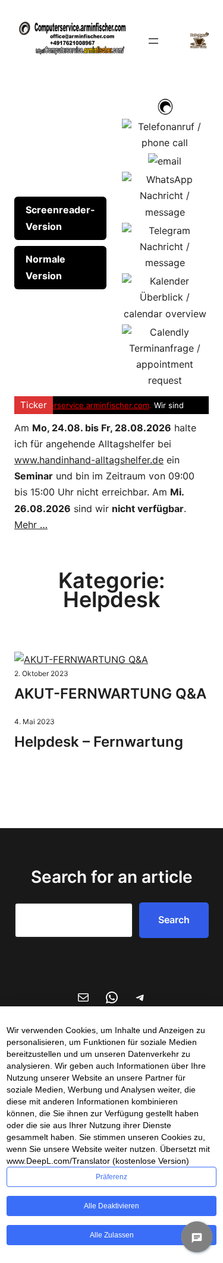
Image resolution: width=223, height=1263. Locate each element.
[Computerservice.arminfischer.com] (164, 106)
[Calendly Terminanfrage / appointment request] (165, 356)
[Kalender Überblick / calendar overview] (165, 296)
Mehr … (31, 525)
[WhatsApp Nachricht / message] (165, 195)
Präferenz (111, 1177)
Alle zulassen (112, 1235)
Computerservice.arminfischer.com (84, 405)
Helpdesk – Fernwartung (98, 741)
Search (174, 920)
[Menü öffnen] (153, 41)
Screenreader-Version (60, 218)
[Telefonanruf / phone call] (165, 134)
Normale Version (45, 267)
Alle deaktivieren (111, 1206)
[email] (165, 160)
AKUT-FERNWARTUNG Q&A (110, 693)
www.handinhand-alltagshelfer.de (89, 460)
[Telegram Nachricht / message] (165, 246)
